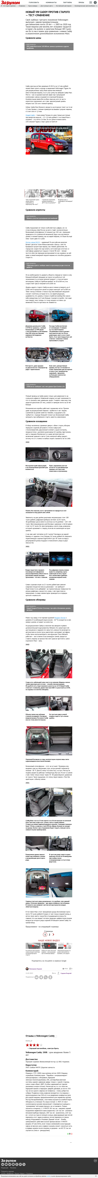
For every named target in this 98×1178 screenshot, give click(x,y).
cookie (48, 1176)
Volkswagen (31, 1052)
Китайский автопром (63, 6)
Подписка (29, 1173)
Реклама (13, 1168)
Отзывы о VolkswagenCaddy (41, 1035)
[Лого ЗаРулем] (8, 1160)
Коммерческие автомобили (85, 6)
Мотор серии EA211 (33, 242)
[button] (96, 1176)
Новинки (22, 6)
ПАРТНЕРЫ (67, 2)
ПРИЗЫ (81, 2)
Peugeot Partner (60, 618)
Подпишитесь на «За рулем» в (49, 961)
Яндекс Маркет (20, 1173)
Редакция (4, 1168)
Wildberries (10, 1173)
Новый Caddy (30, 115)
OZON (3, 1173)
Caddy (39, 1052)
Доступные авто (47, 6)
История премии (9, 6)
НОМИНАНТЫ (51, 2)
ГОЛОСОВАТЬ (34, 2)
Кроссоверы (32, 6)
